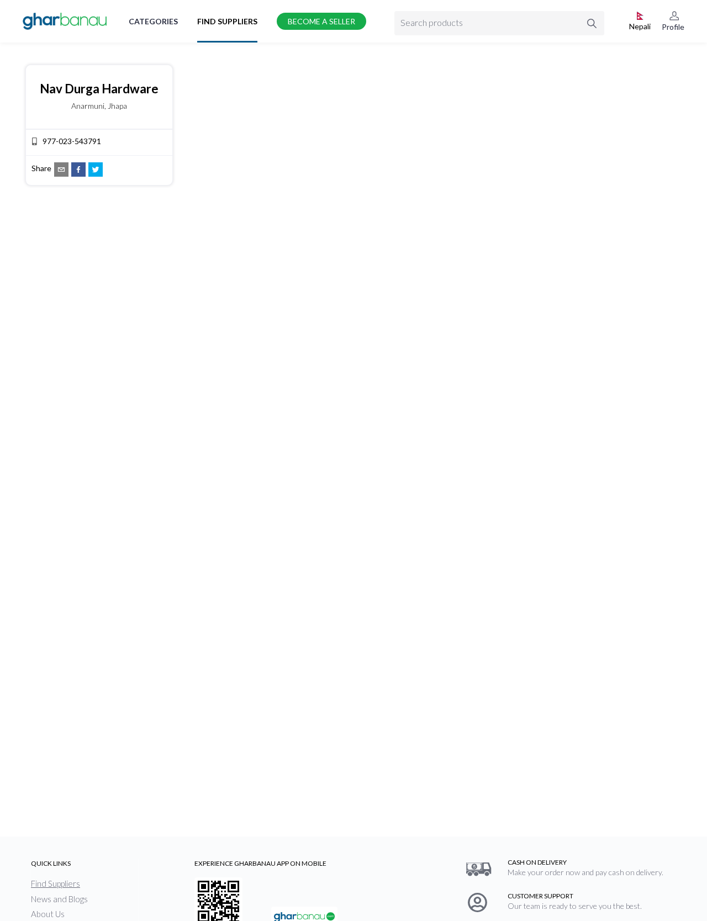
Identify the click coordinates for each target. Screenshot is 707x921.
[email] (61, 169)
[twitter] (95, 169)
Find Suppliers (227, 21)
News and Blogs (59, 899)
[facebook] (78, 169)
